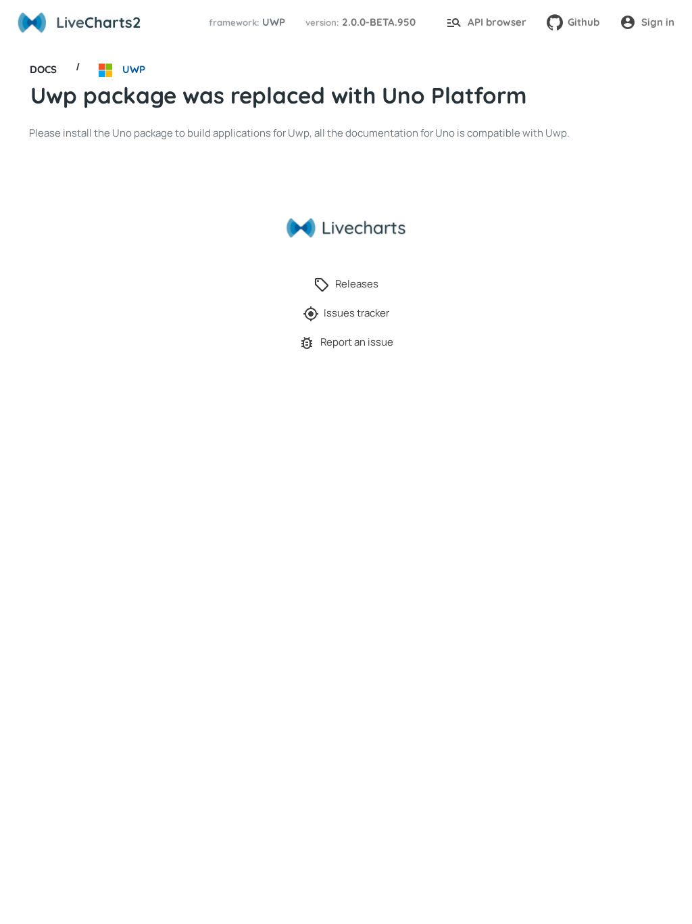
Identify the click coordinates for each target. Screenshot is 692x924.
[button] (245, 22)
